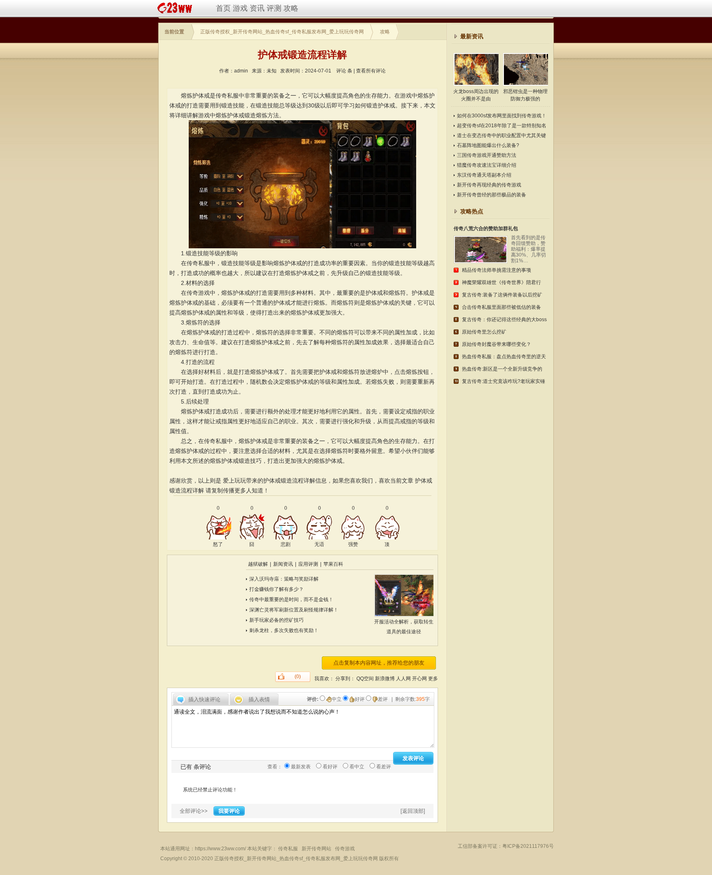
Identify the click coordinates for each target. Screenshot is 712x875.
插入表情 (259, 699)
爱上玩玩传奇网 (176, 8)
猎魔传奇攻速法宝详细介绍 (486, 165)
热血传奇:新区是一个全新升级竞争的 (502, 369)
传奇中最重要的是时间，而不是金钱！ (291, 599)
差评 (383, 699)
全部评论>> (194, 811)
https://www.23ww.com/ (220, 849)
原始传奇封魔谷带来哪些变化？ (496, 344)
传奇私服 (288, 849)
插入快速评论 (204, 699)
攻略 (290, 8)
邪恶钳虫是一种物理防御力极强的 (525, 95)
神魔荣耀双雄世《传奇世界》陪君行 (501, 282)
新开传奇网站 (316, 849)
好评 (360, 699)
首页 (223, 8)
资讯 (257, 8)
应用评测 (308, 564)
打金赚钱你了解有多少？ (276, 589)
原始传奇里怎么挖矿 (484, 332)
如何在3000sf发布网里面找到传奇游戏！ (501, 116)
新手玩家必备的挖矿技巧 (276, 620)
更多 (433, 678)
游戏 (240, 8)
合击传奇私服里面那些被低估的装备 (501, 307)
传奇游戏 (345, 849)
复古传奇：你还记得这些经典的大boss (504, 319)
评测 (274, 8)
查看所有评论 (371, 71)
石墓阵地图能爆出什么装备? (488, 145)
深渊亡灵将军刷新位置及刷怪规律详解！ (293, 610)
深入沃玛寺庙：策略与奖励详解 (284, 579)
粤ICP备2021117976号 (528, 846)
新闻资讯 (283, 564)
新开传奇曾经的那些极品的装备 (491, 195)
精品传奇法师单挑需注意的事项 (496, 270)
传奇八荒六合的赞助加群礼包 (486, 228)
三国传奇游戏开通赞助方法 (486, 155)
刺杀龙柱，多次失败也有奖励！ (284, 630)
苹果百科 (333, 564)
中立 (337, 699)
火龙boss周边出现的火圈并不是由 (476, 95)
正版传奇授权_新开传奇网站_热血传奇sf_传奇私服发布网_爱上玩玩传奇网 (282, 32)
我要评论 (229, 811)
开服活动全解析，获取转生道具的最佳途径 (403, 627)
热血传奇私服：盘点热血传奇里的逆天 (504, 356)
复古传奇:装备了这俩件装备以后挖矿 (502, 295)
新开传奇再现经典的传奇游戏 (489, 185)
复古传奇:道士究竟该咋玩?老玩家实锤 (503, 381)
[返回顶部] (412, 811)
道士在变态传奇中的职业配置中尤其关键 (501, 135)
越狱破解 (258, 564)
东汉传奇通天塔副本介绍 (484, 175)
